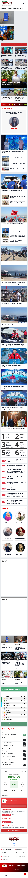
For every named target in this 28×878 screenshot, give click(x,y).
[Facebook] (14, 844)
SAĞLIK (4, 599)
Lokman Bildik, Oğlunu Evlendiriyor (8, 438)
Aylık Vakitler (5, 795)
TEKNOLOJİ (23, 8)
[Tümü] (25, 508)
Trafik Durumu (5, 852)
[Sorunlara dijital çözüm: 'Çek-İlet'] (7, 656)
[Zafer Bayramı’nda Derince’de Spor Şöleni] (7, 674)
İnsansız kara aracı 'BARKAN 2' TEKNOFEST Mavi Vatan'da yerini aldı (13, 304)
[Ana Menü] (26, 3)
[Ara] (24, 3)
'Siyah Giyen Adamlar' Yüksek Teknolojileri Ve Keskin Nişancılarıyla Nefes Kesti (15, 502)
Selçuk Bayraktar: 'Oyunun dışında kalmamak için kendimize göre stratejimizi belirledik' (13, 345)
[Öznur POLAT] (14, 121)
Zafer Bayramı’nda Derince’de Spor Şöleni (6, 682)
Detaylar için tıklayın (14, 723)
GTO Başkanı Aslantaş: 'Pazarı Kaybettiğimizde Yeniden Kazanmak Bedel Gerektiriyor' (15, 495)
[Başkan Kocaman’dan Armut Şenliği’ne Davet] (20, 674)
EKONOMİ (15, 8)
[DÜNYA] (25, 561)
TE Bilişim (17, 869)
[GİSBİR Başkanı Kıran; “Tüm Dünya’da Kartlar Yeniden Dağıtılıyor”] (14, 419)
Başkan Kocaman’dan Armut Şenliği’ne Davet (20, 682)
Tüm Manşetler (5, 856)
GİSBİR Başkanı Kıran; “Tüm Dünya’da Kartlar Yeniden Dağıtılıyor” (13, 429)
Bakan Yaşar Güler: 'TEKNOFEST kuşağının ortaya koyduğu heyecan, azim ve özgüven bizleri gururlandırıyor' (13, 408)
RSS (5, 865)
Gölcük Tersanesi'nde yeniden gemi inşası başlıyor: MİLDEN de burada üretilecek (13, 387)
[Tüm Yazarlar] (25, 108)
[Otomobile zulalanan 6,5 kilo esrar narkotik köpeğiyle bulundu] (20, 639)
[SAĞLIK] (25, 599)
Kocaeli (17, 644)
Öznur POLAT (14, 128)
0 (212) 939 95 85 (7, 814)
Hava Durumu (19, 849)
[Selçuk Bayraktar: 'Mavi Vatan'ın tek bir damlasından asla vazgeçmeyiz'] (14, 356)
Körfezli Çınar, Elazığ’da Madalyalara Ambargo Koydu (23, 446)
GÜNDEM (3, 8)
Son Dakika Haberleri (20, 856)
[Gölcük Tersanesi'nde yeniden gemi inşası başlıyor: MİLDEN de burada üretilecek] (14, 377)
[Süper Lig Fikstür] (25, 728)
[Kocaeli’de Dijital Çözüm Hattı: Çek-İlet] (7, 639)
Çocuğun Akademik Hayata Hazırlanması (14, 113)
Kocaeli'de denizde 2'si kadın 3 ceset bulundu (14, 324)
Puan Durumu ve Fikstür (21, 852)
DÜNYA (9, 8)
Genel (7, 442)
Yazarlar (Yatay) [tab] (7, 108)
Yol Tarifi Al (15, 814)
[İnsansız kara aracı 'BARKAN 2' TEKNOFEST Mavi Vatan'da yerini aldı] (14, 294)
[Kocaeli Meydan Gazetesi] (7, 3)
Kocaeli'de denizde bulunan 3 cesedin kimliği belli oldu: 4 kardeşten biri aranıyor (13, 283)
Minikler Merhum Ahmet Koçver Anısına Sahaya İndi (9, 454)
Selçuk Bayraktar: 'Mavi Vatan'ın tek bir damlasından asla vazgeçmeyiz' (12, 366)
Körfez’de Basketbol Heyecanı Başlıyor (22, 454)
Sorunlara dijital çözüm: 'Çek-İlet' (16, 465)
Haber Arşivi (5, 859)
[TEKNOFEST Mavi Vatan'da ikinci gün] (14, 253)
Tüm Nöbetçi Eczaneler (15, 830)
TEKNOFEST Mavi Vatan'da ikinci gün (11, 263)
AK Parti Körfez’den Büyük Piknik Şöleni (9, 446)
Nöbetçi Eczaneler (7, 849)
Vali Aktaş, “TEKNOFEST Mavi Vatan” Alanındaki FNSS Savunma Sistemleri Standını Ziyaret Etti (16, 471)
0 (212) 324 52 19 (7, 822)
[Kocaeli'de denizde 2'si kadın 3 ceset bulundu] (14, 315)
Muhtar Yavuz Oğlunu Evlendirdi (22, 438)
